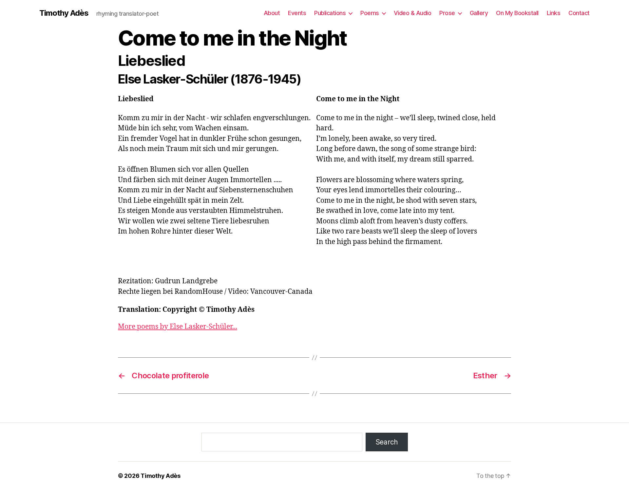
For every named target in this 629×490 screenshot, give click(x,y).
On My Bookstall (517, 12)
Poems (369, 12)
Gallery (479, 12)
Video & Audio (412, 12)
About (272, 12)
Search (386, 442)
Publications (330, 12)
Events (297, 12)
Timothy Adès (63, 13)
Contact (579, 12)
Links (554, 12)
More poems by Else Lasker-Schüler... (177, 326)
